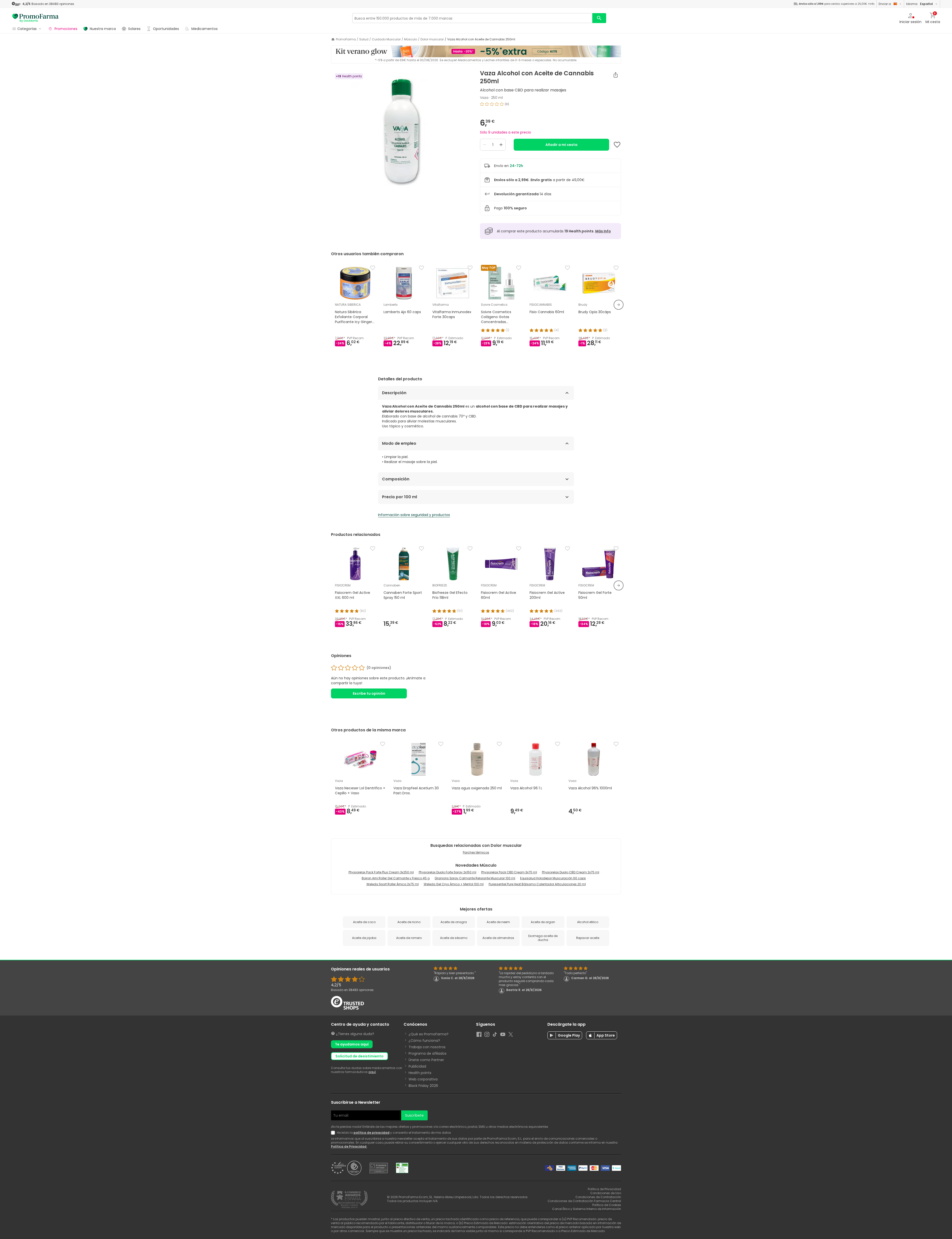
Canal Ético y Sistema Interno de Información (586, 1209)
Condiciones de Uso (605, 1193)
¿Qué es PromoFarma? (428, 1034)
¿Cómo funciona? (424, 1040)
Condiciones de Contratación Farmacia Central (584, 1201)
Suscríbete (414, 1115)
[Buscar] (599, 18)
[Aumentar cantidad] (501, 145)
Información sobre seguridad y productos (414, 514)
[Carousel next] (619, 305)
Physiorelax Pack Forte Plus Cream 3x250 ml (381, 872)
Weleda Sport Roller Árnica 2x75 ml (392, 884)
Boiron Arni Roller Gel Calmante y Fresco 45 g (396, 878)
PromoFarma (346, 39)
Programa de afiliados (427, 1053)
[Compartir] (615, 74)
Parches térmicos (476, 852)
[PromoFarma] (35, 18)
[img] (401, 131)
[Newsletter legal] (334, 1133)
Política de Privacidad (349, 1146)
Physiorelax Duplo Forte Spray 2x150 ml (447, 872)
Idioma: (919, 4)
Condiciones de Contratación (598, 1197)
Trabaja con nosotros (427, 1047)
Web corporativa (423, 1079)
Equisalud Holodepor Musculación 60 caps (553, 878)
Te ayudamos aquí (352, 1044)
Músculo (410, 39)
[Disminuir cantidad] (485, 145)
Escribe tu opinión (369, 693)
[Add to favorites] (617, 145)
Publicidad (417, 1066)
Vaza (484, 97)
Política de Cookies (606, 1205)
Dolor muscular (432, 39)
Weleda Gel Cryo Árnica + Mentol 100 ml (454, 884)
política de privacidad (371, 1132)
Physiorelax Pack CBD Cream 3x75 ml (509, 872)
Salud (363, 39)
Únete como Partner (426, 1059)
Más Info (603, 231)
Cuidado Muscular (386, 39)
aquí (372, 1072)
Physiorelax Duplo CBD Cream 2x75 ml (570, 872)
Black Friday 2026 (423, 1085)
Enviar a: (885, 4)
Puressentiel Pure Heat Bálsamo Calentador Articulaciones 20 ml (537, 884)
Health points (420, 1072)
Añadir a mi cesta (561, 144)
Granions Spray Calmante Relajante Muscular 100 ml (475, 878)
